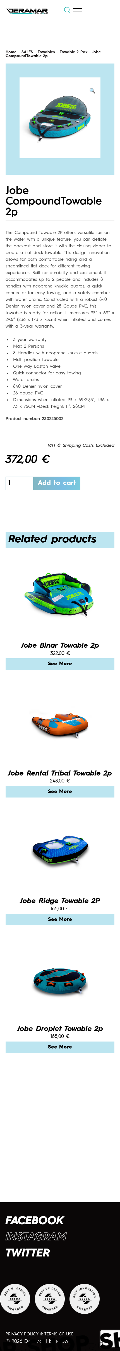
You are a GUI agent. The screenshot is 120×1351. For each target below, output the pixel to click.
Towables (46, 52)
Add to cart (57, 483)
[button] (92, 91)
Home (11, 52)
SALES (27, 52)
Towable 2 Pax (73, 52)
